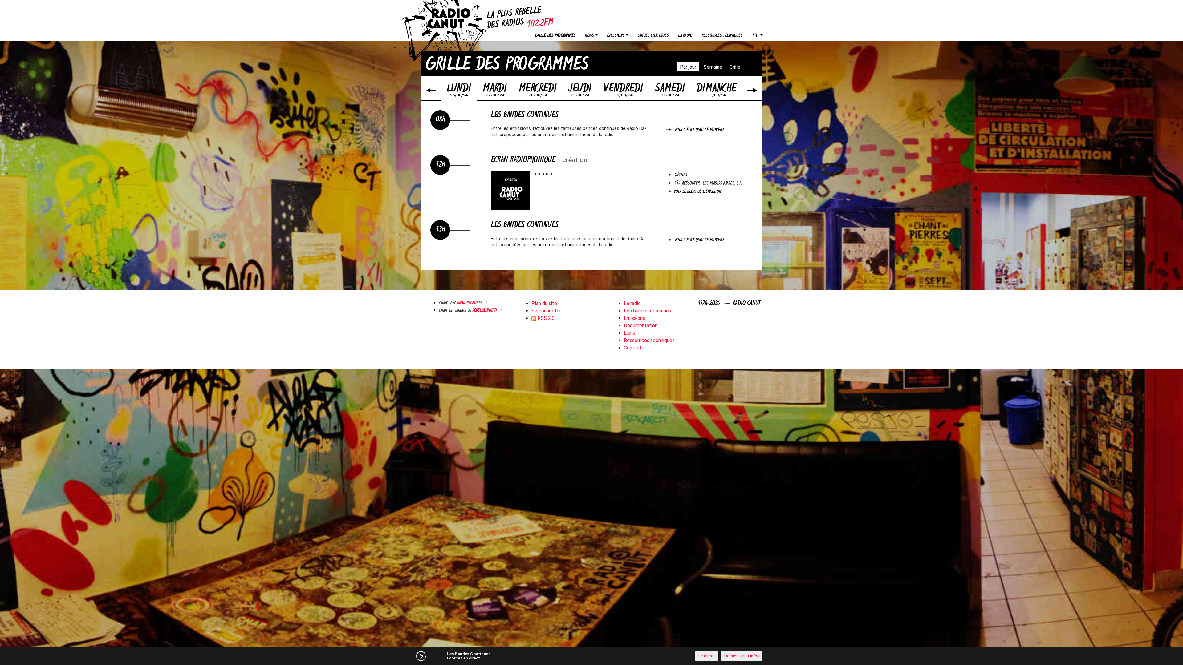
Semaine (713, 67)
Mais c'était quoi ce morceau (699, 130)
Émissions (616, 35)
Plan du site (544, 303)
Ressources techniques (722, 35)
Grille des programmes (555, 35)
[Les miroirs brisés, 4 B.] (678, 183)
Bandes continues (653, 35)
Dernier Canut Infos (741, 655)
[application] (591, 656)
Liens (629, 333)
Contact (633, 348)
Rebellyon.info (485, 310)
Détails (681, 175)
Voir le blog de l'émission (697, 191)
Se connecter (546, 311)
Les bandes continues (647, 311)
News (589, 35)
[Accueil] (454, 18)
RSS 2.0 (545, 318)
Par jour (688, 67)
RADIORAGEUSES (470, 303)
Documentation (640, 325)
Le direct (706, 655)
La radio (685, 35)
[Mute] (516, 656)
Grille (735, 67)
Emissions (634, 318)
